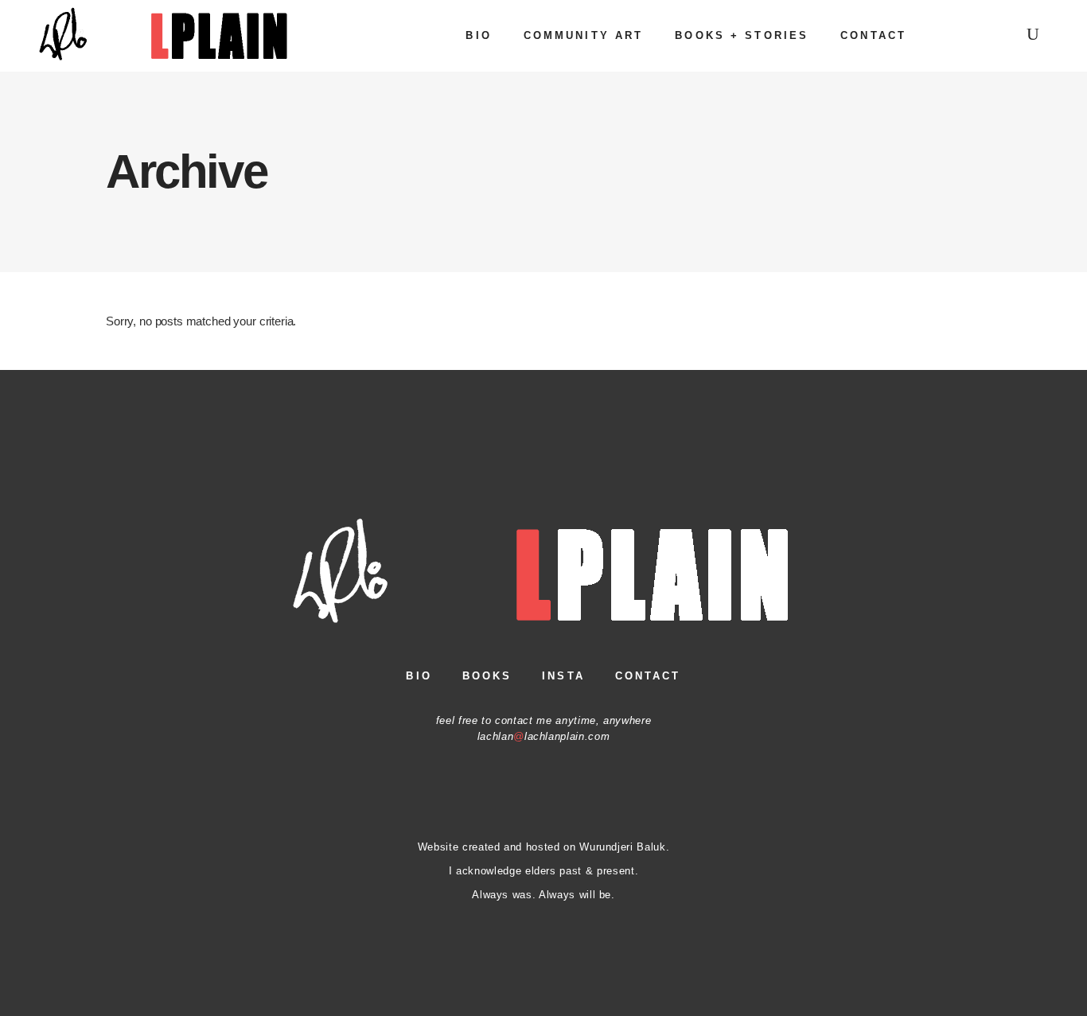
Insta (563, 676)
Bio (418, 676)
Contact (648, 676)
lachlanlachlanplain (531, 736)
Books (487, 676)
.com (597, 736)
